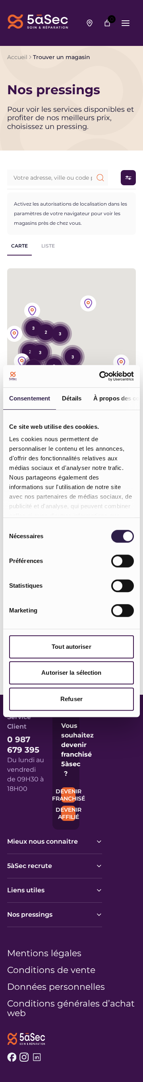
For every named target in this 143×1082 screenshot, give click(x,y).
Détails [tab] (71, 398)
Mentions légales (44, 953)
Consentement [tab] (29, 398)
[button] (22, 362)
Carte (19, 246)
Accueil (17, 57)
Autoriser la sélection (71, 672)
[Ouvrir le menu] (125, 23)
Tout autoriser (71, 646)
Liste (48, 246)
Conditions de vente (51, 970)
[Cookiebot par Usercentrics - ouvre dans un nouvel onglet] (101, 376)
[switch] (122, 561)
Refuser (71, 699)
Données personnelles (56, 987)
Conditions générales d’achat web (71, 1008)
